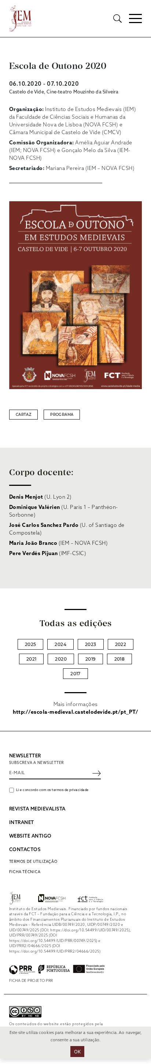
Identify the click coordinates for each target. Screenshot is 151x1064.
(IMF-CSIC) (47, 554)
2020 (61, 659)
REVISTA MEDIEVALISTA (37, 809)
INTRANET (21, 822)
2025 (30, 644)
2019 (90, 659)
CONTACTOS (25, 850)
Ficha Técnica (25, 872)
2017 (75, 673)
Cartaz (23, 415)
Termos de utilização (33, 862)
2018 (119, 659)
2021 (31, 659)
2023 (90, 644)
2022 (120, 644)
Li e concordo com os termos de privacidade (52, 790)
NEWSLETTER (25, 756)
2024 (60, 644)
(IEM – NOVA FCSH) (58, 543)
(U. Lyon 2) (40, 497)
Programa (61, 415)
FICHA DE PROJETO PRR (31, 981)
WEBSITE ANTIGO (30, 836)
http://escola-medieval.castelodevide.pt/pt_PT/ (75, 712)
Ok (77, 1051)
